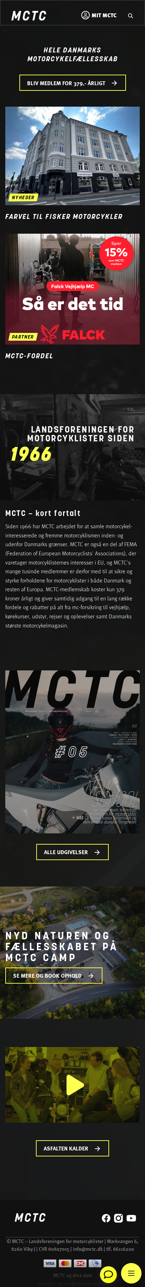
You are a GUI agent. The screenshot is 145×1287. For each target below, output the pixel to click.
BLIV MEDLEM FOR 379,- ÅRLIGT (66, 83)
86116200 (123, 1249)
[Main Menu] (131, 1273)
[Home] (28, 16)
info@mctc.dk (88, 1249)
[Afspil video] (72, 1085)
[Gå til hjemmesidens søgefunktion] (130, 15)
